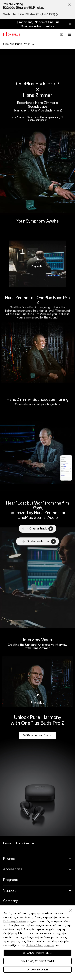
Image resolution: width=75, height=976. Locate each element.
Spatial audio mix (38, 541)
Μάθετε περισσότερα (37, 735)
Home (7, 843)
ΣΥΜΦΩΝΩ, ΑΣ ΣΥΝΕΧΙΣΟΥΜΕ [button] (37, 961)
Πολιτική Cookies (14, 921)
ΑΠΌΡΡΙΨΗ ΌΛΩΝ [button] (37, 969)
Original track (38, 528)
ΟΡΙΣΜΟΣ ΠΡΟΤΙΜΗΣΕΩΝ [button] (37, 952)
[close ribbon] (70, 24)
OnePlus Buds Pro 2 (16, 44)
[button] (70, 910)
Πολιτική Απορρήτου (40, 945)
